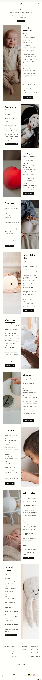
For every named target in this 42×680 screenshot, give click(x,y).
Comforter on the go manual (11, 143)
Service (13, 646)
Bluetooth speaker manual (11, 634)
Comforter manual (28, 97)
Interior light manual (28, 310)
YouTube (24, 649)
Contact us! (21, 20)
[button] (3, 4)
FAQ (13, 651)
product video (33, 62)
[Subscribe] (29, 667)
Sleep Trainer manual (28, 420)
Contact (13, 653)
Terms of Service (15, 658)
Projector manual (9, 245)
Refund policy (14, 661)
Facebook (25, 648)
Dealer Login (14, 656)
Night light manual (9, 483)
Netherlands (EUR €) (6, 676)
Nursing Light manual (28, 193)
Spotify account (13, 603)
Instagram (25, 646)
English (14, 676)
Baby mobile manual (28, 557)
